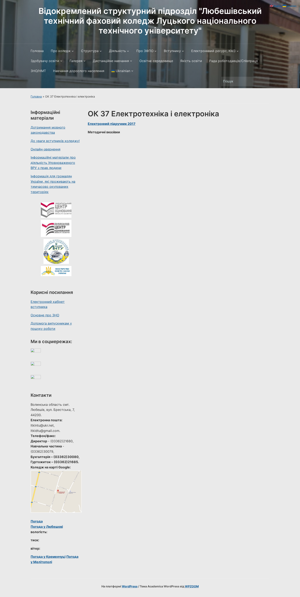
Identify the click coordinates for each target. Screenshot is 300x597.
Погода (37, 521)
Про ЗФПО (144, 51)
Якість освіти (191, 61)
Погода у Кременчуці (48, 557)
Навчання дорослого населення (78, 71)
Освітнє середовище (156, 61)
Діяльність (117, 51)
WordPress (130, 586)
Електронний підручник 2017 (112, 124)
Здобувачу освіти (45, 61)
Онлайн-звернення (45, 149)
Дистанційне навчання (111, 61)
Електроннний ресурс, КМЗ (213, 51)
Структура (90, 51)
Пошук (264, 81)
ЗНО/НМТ (38, 71)
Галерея (76, 61)
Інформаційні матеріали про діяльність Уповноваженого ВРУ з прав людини (53, 162)
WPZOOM (192, 586)
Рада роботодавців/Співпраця (233, 61)
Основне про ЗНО (45, 315)
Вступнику (172, 51)
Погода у (47, 527)
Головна (37, 51)
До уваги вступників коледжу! (55, 141)
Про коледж (61, 51)
